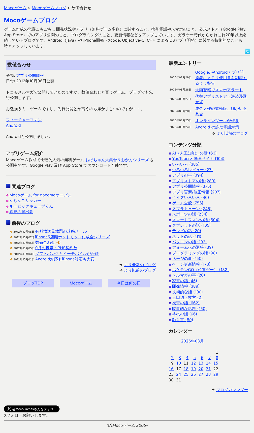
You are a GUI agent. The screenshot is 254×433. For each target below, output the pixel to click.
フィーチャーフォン (24, 119)
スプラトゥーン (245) (192, 208)
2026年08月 (192, 341)
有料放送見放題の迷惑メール (61, 231)
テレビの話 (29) (186, 230)
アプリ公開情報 (30, 75)
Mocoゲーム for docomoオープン (40, 194)
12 (193, 363)
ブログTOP (33, 282)
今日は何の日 (129, 282)
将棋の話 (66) (184, 313)
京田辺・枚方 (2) (187, 297)
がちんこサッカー (25, 200)
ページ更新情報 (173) (191, 264)
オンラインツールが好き (217, 120)
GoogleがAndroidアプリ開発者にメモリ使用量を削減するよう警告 (221, 78)
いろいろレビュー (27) (192, 169)
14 (208, 363)
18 (186, 369)
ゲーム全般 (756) (187, 202)
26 (193, 374)
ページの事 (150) (187, 258)
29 (215, 374)
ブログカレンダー (232, 389)
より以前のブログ (140, 270)
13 (200, 363)
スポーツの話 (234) (190, 214)
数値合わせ (45, 242)
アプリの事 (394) (188, 175)
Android (13, 125)
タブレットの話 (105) (191, 225)
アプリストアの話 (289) (194, 180)
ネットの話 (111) (186, 236)
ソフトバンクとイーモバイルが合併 (67, 253)
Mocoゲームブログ (30, 20)
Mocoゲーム (81, 282)
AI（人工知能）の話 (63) (194, 153)
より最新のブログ (140, 264)
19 (193, 369)
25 (186, 374)
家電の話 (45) (184, 280)
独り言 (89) (182, 319)
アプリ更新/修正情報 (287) (196, 191)
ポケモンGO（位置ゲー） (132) (200, 269)
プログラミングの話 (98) (194, 252)
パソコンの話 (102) (189, 241)
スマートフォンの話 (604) (196, 219)
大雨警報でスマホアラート (219, 89)
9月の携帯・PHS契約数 (56, 247)
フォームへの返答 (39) (192, 247)
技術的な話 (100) (187, 291)
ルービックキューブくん (31, 206)
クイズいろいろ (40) (190, 197)
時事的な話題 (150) (189, 308)
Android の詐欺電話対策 (217, 126)
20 (200, 369)
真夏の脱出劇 (21, 211)
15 (215, 363)
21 (208, 369)
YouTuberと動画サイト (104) (198, 158)
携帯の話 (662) (186, 302)
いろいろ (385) (186, 164)
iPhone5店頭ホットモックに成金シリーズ (72, 236)
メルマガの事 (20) (188, 275)
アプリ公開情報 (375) (191, 186)
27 (200, 374)
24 (178, 374)
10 (178, 363)
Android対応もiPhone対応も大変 (65, 258)
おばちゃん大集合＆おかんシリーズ (117, 159)
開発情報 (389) (186, 286)
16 (171, 369)
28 (208, 374)
